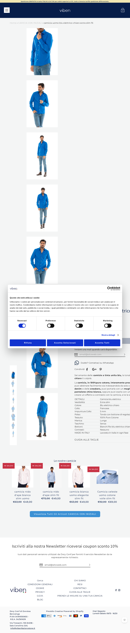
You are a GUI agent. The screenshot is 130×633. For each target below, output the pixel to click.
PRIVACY (40, 592)
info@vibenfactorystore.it (22, 628)
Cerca (40, 580)
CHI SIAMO (80, 580)
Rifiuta (28, 343)
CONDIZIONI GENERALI (40, 584)
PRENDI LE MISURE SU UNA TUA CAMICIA (79, 596)
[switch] (50, 326)
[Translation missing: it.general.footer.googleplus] (94, 369)
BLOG (40, 599)
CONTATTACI (79, 588)
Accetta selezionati (65, 343)
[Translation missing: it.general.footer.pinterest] (101, 369)
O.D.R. (40, 596)
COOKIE (40, 588)
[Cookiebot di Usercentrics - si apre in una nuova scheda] (109, 288)
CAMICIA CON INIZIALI (30, 23)
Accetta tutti (102, 343)
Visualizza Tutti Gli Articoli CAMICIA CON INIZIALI (65, 514)
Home (13, 23)
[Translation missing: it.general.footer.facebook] (87, 369)
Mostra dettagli (108, 335)
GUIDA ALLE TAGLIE (80, 592)
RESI (80, 584)
